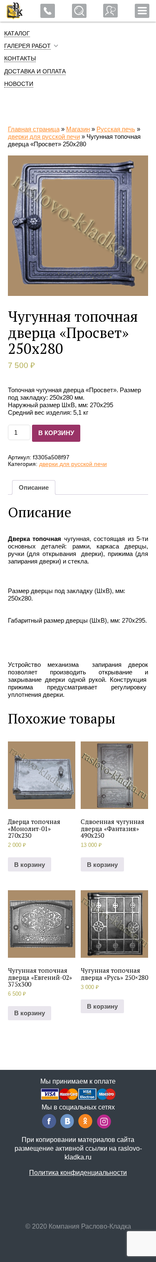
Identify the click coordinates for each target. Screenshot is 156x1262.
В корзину (56, 432)
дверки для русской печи (44, 136)
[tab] (33, 487)
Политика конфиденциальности (78, 1172)
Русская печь (116, 129)
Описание (34, 487)
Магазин (78, 129)
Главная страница (33, 129)
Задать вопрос (110, 11)
